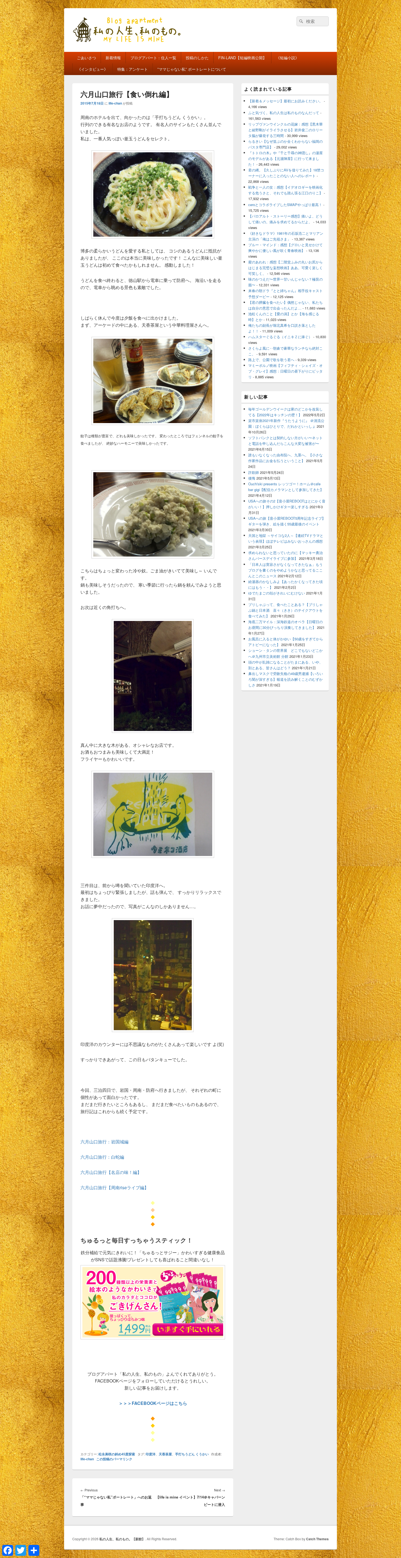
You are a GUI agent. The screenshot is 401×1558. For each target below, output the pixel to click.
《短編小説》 (287, 57)
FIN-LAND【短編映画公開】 (242, 57)
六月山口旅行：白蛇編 (102, 1157)
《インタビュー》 (92, 69)
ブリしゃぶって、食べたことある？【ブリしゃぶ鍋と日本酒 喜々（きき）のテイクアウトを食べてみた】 (285, 610)
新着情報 (113, 57)
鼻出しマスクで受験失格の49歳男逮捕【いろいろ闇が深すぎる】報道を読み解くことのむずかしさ (285, 679)
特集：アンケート (132, 69)
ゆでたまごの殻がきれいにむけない (276, 593)
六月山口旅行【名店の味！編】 (111, 1172)
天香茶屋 (165, 1454)
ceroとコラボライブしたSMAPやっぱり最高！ (285, 204)
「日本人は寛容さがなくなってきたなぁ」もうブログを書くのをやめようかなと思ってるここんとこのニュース (285, 570)
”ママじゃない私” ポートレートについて (191, 69)
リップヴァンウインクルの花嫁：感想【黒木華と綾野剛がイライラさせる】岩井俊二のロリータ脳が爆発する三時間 (285, 129)
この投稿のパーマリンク (114, 1458)
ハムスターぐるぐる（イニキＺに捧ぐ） (280, 336)
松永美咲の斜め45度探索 (116, 1454)
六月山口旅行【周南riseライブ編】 (114, 1187)
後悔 (251, 478)
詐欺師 (253, 472)
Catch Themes (317, 1538)
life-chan (115, 103)
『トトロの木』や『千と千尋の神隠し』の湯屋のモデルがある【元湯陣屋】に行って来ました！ (285, 158)
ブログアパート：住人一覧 (153, 57)
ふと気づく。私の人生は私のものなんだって (283, 112)
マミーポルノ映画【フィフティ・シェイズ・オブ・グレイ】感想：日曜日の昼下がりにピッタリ (285, 371)
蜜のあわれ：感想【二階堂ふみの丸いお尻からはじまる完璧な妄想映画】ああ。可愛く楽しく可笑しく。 (285, 267)
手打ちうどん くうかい (192, 1454)
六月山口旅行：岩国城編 (104, 1141)
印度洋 (150, 1454)
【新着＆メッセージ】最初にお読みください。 (285, 100)
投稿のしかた (197, 57)
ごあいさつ (86, 57)
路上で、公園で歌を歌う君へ (271, 359)
